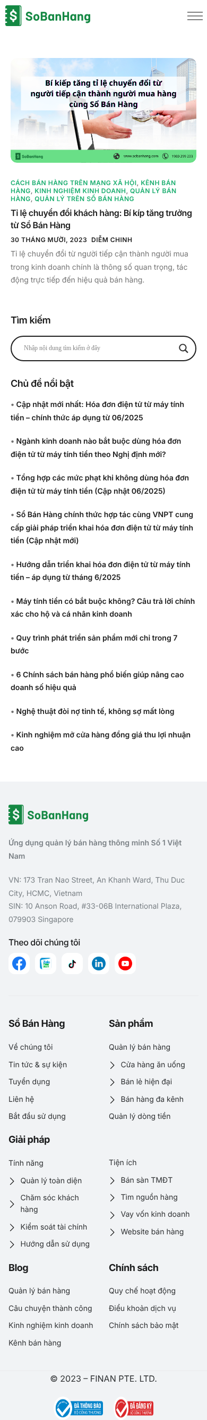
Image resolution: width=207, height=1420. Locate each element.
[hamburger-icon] (195, 15)
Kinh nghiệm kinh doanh (80, 191)
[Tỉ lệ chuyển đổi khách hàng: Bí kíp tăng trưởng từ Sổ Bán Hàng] (103, 110)
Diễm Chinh (111, 240)
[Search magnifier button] (183, 348)
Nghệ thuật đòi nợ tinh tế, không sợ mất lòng (95, 711)
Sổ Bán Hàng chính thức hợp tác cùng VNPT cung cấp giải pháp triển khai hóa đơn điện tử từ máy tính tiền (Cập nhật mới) (102, 527)
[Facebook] (19, 963)
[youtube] (125, 963)
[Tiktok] (72, 963)
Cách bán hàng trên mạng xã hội (74, 183)
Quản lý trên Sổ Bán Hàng (84, 199)
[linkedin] (98, 963)
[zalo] (45, 963)
